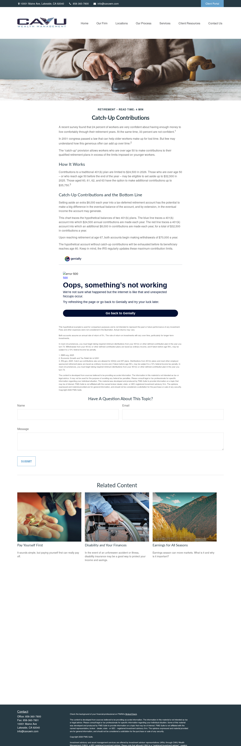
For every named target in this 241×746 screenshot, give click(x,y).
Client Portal (212, 3)
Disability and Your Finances (105, 545)
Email (125, 405)
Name (21, 405)
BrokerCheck (131, 713)
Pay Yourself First (30, 545)
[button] (84, 22)
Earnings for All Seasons (170, 545)
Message (23, 429)
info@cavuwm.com (108, 3)
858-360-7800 (81, 3)
